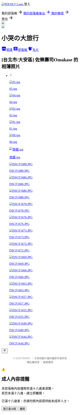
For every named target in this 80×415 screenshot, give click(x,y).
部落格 (23, 50)
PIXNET (26, 358)
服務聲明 (48, 362)
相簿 (9, 50)
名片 (36, 50)
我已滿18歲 (9, 408)
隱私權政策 (33, 362)
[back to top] (5, 350)
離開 (22, 408)
